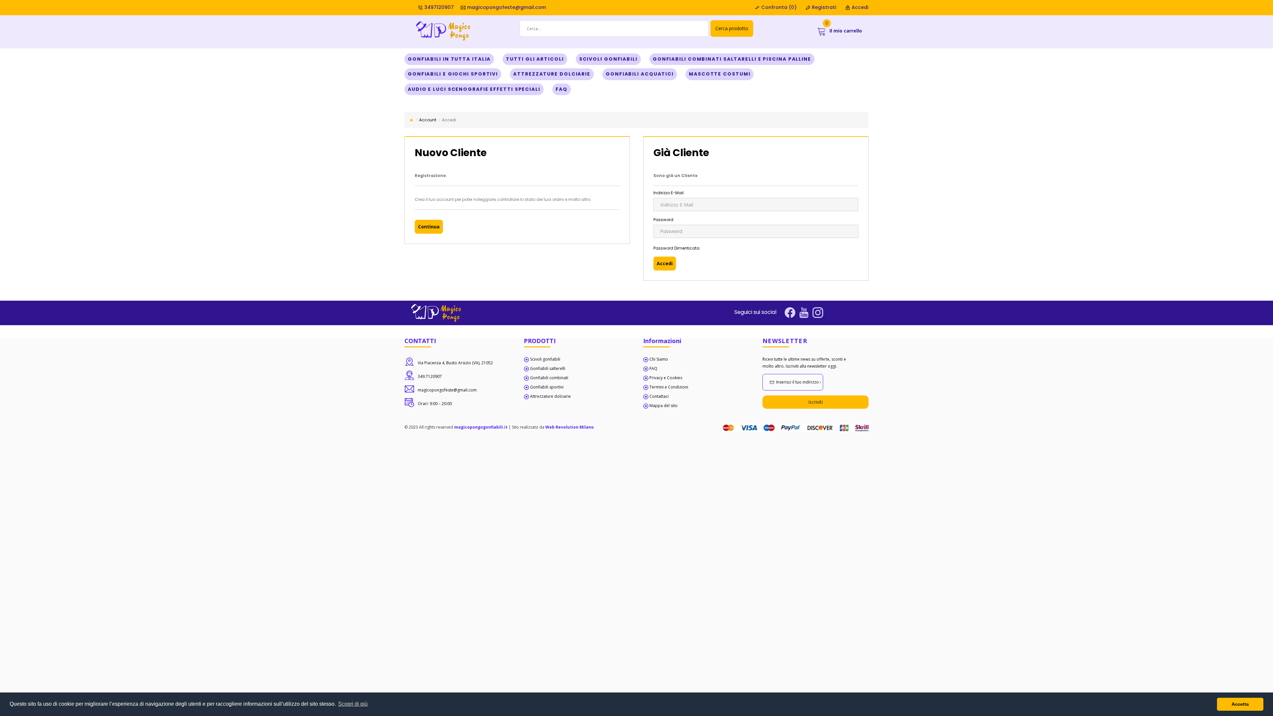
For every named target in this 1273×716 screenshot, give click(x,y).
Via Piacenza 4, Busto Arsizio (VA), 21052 (455, 363)
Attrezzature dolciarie (550, 396)
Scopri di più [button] (353, 704)
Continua (429, 226)
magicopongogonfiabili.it (481, 427)
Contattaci (659, 396)
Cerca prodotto (731, 28)
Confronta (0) (778, 7)
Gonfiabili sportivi (547, 387)
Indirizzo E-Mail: (669, 193)
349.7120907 (430, 376)
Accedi (859, 7)
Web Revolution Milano (569, 427)
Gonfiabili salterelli (547, 368)
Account (427, 120)
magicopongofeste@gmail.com (506, 7)
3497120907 (438, 7)
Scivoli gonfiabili (545, 359)
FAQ (653, 368)
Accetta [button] (1240, 704)
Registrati (823, 7)
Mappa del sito (663, 405)
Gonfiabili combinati (549, 378)
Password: (663, 219)
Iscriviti (815, 402)
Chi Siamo (658, 359)
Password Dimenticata (676, 248)
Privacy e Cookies (665, 378)
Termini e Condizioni (668, 387)
